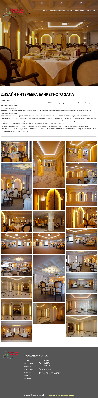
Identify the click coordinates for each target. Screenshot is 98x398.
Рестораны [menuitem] (28, 369)
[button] (49, 138)
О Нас (45, 11)
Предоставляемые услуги (61, 11)
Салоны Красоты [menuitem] (28, 373)
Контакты (91, 11)
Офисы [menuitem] (27, 366)
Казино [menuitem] (27, 378)
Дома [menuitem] (26, 360)
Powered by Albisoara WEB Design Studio (59, 395)
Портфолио (79, 11)
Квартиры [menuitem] (28, 363)
